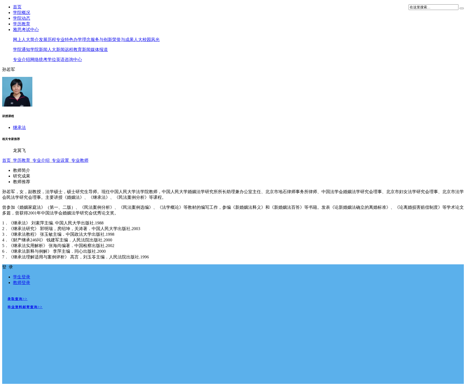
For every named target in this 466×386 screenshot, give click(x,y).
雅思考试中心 (26, 29)
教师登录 (21, 282)
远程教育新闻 (78, 49)
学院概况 (21, 12)
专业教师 (79, 160)
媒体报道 (99, 49)
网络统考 (38, 59)
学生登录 (21, 277)
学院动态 (21, 18)
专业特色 (64, 39)
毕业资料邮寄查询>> (25, 307)
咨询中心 (73, 59)
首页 (17, 7)
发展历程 (47, 39)
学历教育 (21, 24)
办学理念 (82, 39)
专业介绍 (21, 59)
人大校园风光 (147, 39)
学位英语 (56, 59)
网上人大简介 (26, 39)
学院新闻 (38, 49)
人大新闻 (56, 49)
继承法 (19, 127)
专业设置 (60, 160)
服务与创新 (101, 39)
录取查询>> (18, 299)
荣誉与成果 (123, 39)
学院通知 (21, 49)
